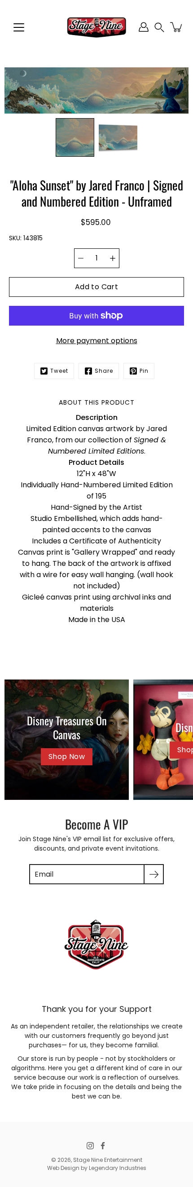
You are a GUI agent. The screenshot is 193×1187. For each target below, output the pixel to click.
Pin (144, 371)
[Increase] (112, 258)
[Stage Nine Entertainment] (96, 26)
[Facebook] (103, 1145)
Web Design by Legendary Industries (96, 1168)
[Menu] (19, 27)
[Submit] (154, 874)
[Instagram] (90, 1145)
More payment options (96, 340)
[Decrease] (81, 258)
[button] (159, 27)
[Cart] (177, 27)
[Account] (143, 27)
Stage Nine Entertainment (107, 1160)
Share (104, 371)
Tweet (59, 371)
